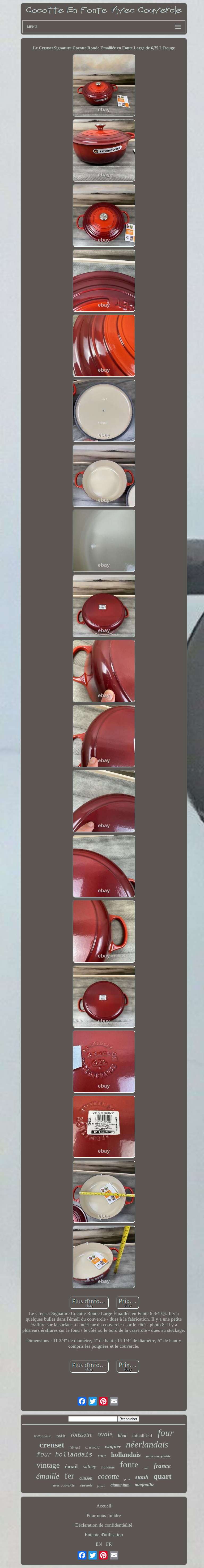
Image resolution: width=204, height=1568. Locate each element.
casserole (86, 1485)
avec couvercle (64, 1485)
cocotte (108, 1476)
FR (109, 1544)
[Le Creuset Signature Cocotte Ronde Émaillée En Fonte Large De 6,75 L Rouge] (104, 85)
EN (99, 1544)
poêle (61, 1436)
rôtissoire (81, 1435)
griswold (92, 1447)
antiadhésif (141, 1435)
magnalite (144, 1484)
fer (69, 1475)
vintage (48, 1465)
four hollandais (64, 1454)
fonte (129, 1464)
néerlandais (147, 1444)
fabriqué (75, 1447)
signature (108, 1467)
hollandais (126, 1454)
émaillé (47, 1476)
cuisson (85, 1478)
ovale (105, 1434)
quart (162, 1476)
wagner (113, 1446)
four (166, 1433)
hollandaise (42, 1436)
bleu (122, 1435)
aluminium (119, 1485)
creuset (51, 1444)
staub (141, 1477)
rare (102, 1455)
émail (71, 1466)
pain (127, 1479)
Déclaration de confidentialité (103, 1525)
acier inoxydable (158, 1456)
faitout (101, 1486)
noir (146, 1468)
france (162, 1465)
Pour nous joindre (104, 1515)
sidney (89, 1466)
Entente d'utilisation (104, 1534)
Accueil (103, 1506)
